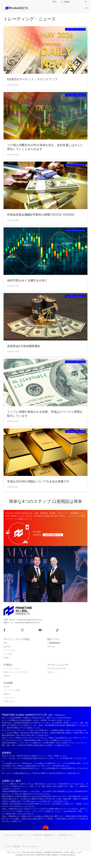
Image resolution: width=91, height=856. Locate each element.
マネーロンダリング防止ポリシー (16, 835)
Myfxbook (51, 646)
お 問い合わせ (9, 701)
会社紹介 (7, 686)
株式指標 (7, 646)
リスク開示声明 (36, 835)
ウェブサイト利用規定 (12, 846)
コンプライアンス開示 (12, 690)
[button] (86, 8)
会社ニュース (52, 672)
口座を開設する (53, 534)
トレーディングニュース (56, 668)
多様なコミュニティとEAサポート (16, 672)
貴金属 (6, 658)
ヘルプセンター (9, 698)
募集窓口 (7, 694)
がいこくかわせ (9, 650)
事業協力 (7, 676)
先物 (5, 643)
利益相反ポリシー (50, 835)
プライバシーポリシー (30, 846)
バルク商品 (8, 654)
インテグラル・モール (12, 668)
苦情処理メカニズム (66, 835)
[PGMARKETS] (17, 8)
